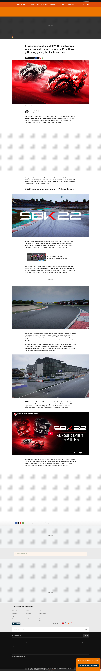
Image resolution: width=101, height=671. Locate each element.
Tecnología (28, 613)
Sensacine (37, 642)
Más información (52, 669)
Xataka (13, 642)
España (37, 36)
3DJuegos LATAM (27, 658)
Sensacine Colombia (39, 660)
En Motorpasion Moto (51, 255)
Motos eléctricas (42, 4)
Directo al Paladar (49, 642)
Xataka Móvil (14, 644)
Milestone (54, 523)
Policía (42, 36)
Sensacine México (38, 658)
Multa (33, 36)
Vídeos (40, 610)
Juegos (32, 523)
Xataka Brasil (15, 660)
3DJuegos (26, 642)
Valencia (67, 36)
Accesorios (61, 4)
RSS (68, 623)
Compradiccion (72, 646)
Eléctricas (28, 618)
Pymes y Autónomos (84, 644)
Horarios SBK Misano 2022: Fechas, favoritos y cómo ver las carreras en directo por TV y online (60, 257)
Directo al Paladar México (49, 659)
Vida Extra (26, 644)
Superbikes (39, 523)
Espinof (36, 644)
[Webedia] (86, 1)
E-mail (42, 58)
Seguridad (14, 613)
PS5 (60, 523)
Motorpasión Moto (61, 644)
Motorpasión (60, 642)
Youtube (63, 623)
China (24, 36)
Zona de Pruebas (20, 4)
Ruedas (57, 36)
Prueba (52, 36)
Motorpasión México (61, 658)
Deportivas (31, 4)
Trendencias (71, 642)
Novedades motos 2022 (43, 619)
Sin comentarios (30, 57)
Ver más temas (16, 623)
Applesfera (14, 646)
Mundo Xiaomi (15, 650)
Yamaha (27, 616)
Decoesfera (71, 644)
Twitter (83, 5)
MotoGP (52, 4)
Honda (40, 616)
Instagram (88, 5)
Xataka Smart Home (16, 648)
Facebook (86, 5)
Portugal (62, 36)
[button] (34, 111)
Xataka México (15, 658)
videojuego (46, 523)
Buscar (86, 629)
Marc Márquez (71, 4)
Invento (28, 36)
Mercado (47, 36)
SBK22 (64, 523)
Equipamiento (15, 616)
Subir (85, 635)
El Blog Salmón (83, 642)
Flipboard (40, 58)
